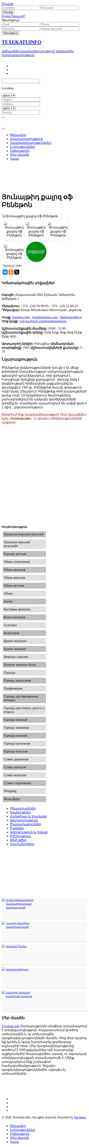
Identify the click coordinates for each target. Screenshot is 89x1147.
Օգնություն (19, 1134)
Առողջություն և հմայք (29, 832)
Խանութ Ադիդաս (17, 969)
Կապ (14, 1141)
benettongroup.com (45, 317)
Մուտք (7, 3)
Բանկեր (17, 828)
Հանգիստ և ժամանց (28, 816)
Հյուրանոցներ (22, 844)
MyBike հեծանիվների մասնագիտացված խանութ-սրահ (20, 904)
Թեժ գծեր (18, 840)
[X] (16, 272)
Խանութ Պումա (16, 946)
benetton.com (21, 317)
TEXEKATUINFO (21, 42)
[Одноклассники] (10, 272)
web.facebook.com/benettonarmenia (42, 321)
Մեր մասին (19, 1138)
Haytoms (80, 1117)
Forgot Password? (13, 16)
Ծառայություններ (25, 824)
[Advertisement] (44, 148)
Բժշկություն (20, 836)
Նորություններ (22, 1130)
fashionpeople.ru (71, 317)
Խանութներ (20, 812)
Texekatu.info (11, 1026)
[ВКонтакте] (5, 272)
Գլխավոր (18, 1126)
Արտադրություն (24, 820)
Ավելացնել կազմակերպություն (28, 51)
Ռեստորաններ (23, 808)
